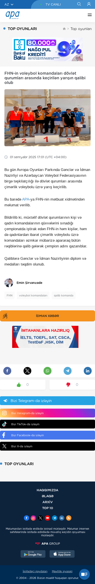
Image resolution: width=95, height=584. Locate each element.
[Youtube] (47, 518)
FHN (9, 295)
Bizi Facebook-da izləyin (27, 435)
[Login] (89, 4)
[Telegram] (54, 518)
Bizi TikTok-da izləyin (25, 424)
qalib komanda (63, 295)
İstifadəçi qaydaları (35, 571)
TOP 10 (47, 508)
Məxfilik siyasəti (62, 571)
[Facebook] (26, 518)
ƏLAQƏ (47, 496)
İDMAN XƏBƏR (47, 316)
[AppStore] (62, 554)
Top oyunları (81, 29)
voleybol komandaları (33, 295)
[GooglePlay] (33, 554)
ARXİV (47, 502)
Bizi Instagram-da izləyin (27, 413)
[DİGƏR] (89, 15)
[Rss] (68, 518)
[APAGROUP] (47, 543)
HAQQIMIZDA (47, 490)
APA (25, 199)
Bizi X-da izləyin (21, 446)
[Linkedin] (61, 518)
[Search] (79, 4)
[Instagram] (33, 518)
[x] (40, 518)
